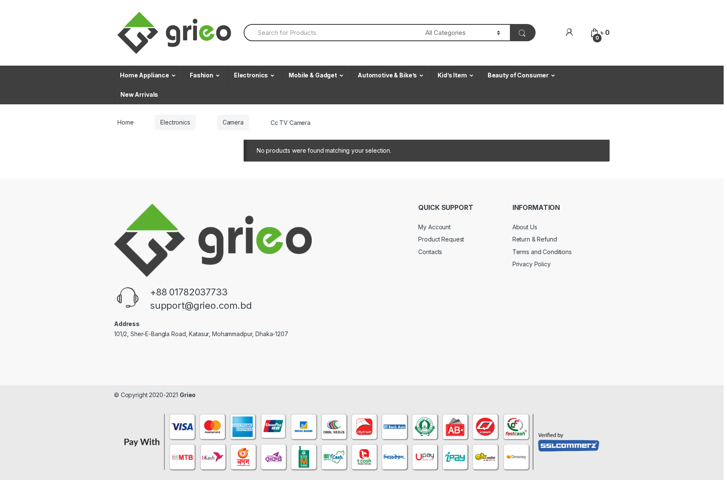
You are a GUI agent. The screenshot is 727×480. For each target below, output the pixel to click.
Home (125, 122)
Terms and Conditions (542, 251)
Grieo (188, 394)
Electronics (251, 75)
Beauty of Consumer (518, 75)
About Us (524, 227)
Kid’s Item (452, 75)
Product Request (441, 239)
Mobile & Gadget (313, 75)
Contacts (430, 251)
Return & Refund (534, 239)
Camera (233, 122)
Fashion (201, 75)
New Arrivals (139, 94)
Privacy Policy (531, 264)
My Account (434, 227)
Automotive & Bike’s (387, 75)
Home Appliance (144, 75)
